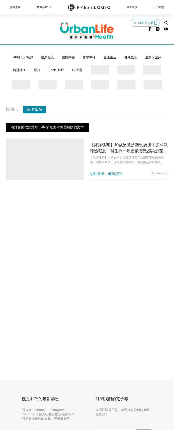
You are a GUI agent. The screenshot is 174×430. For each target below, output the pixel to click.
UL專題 (77, 70)
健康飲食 (130, 57)
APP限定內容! (23, 57)
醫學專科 (89, 57)
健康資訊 (47, 57)
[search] (166, 23)
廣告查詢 (131, 7)
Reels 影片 (56, 70)
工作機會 (159, 7)
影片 (37, 70)
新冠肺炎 (19, 70)
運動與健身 (153, 57)
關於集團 (15, 7)
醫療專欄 (68, 57)
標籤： (13, 109)
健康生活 (110, 57)
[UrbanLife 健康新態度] (87, 30)
